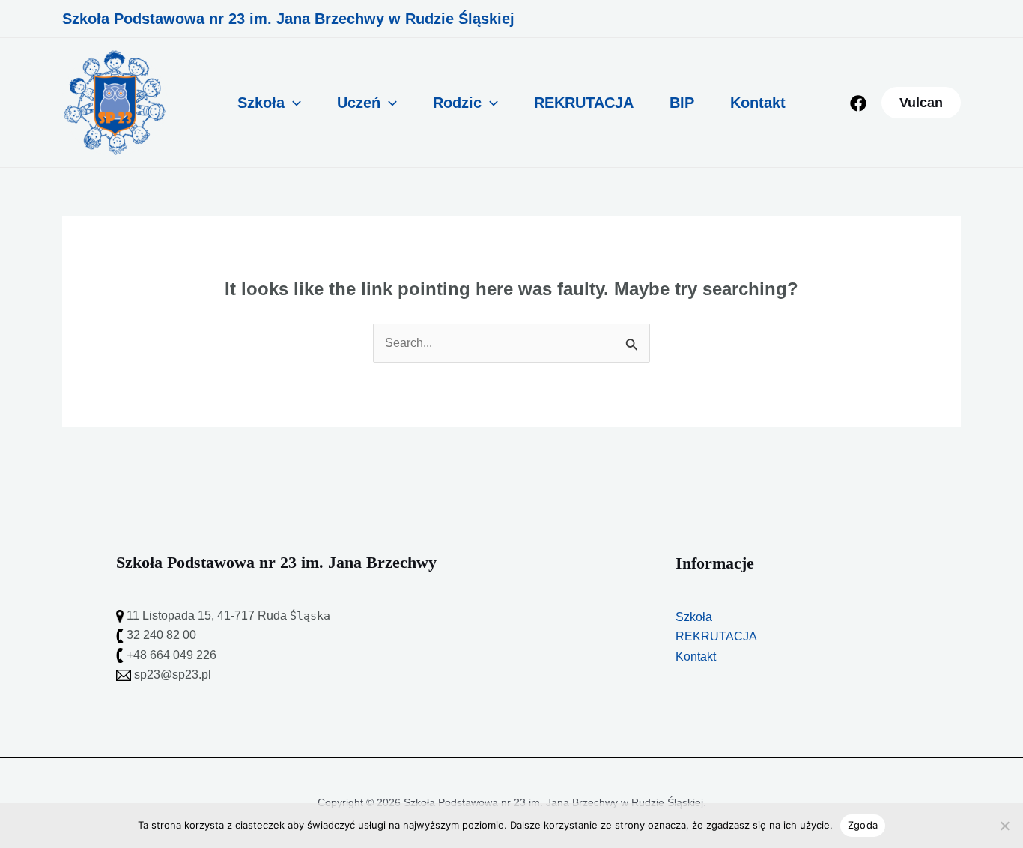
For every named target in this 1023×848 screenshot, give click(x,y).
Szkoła (261, 102)
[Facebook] (858, 103)
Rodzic (457, 102)
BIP (682, 102)
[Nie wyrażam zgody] (1004, 825)
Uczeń (358, 102)
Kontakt (758, 102)
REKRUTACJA (584, 102)
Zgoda (863, 825)
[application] (293, 102)
